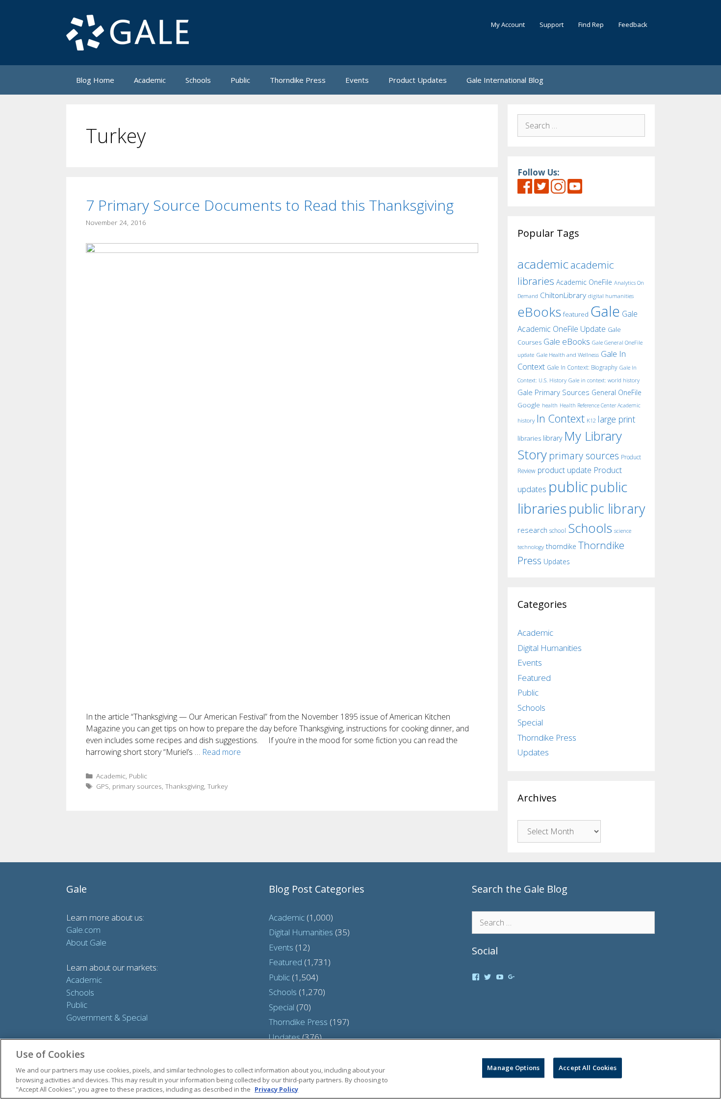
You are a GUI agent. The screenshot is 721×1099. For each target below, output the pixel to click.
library (552, 438)
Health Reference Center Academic (600, 405)
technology (530, 546)
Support (552, 24)
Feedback (632, 24)
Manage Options (513, 1067)
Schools (198, 80)
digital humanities (611, 296)
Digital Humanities (549, 647)
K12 (591, 420)
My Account (508, 24)
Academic (150, 80)
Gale (605, 311)
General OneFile (617, 392)
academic (542, 264)
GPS (102, 786)
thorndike (561, 546)
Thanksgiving (184, 786)
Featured (534, 677)
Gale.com (83, 929)
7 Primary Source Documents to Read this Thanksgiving (270, 205)
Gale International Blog (504, 80)
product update (565, 470)
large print (616, 419)
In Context (561, 418)
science (622, 530)
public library (606, 509)
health (550, 405)
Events (357, 80)
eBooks (539, 312)
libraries (529, 438)
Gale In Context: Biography (582, 367)
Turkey (217, 786)
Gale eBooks (566, 341)
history (526, 420)
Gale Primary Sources (553, 392)
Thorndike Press (298, 80)
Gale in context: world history (604, 380)
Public (240, 80)
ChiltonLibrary (563, 295)
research (532, 530)
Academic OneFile (584, 282)
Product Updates (417, 80)
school (557, 530)
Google (528, 404)
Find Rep (591, 24)
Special (530, 722)
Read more (221, 752)
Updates (556, 561)
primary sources (137, 786)
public (568, 487)
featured (576, 314)
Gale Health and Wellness (567, 354)
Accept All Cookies (588, 1067)
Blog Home (95, 80)
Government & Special (107, 1017)
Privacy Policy (276, 1088)
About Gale (86, 942)
